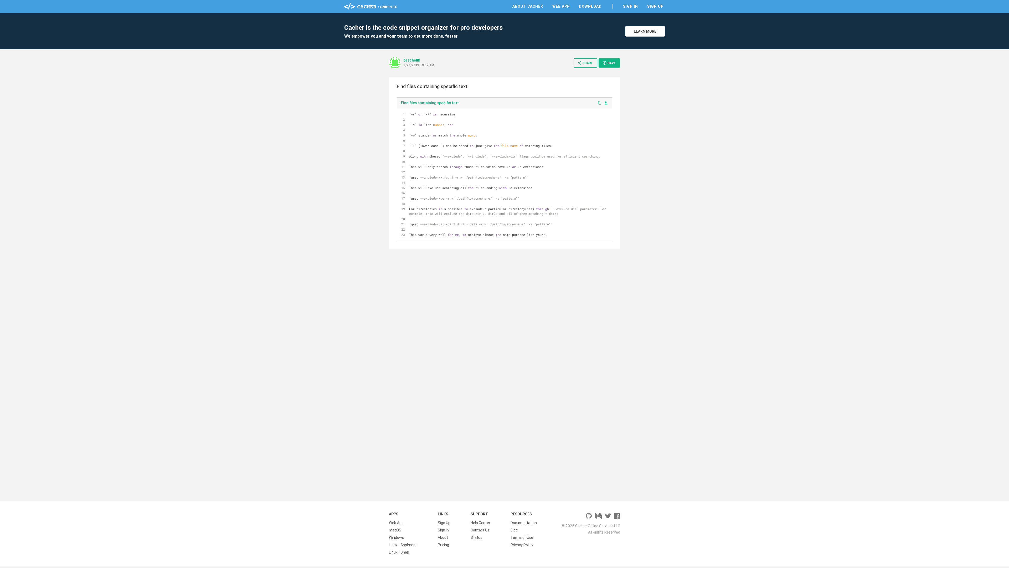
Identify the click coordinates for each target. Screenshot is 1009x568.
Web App (561, 6)
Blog (514, 530)
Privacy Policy (522, 544)
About (443, 537)
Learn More (645, 31)
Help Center (480, 522)
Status (476, 537)
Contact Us (480, 530)
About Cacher (527, 6)
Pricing (443, 544)
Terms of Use (522, 537)
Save (609, 63)
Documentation (524, 522)
